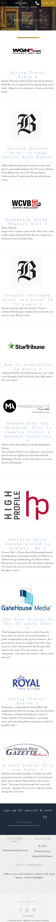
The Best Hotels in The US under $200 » (28, 623)
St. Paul (42, 846)
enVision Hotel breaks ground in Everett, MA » (28, 544)
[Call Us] (37, 3)
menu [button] (4, 3)
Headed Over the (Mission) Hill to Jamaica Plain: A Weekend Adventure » (28, 432)
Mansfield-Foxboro (42, 856)
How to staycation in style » (28, 367)
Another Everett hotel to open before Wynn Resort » (28, 155)
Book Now (49, 3)
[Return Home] (20, 3)
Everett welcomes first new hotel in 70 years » (28, 299)
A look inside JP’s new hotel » (28, 767)
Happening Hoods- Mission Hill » (28, 222)
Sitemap (28, 916)
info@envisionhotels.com (15, 850)
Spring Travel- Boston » (28, 701)
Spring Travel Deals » (28, 75)
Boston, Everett (42, 851)
